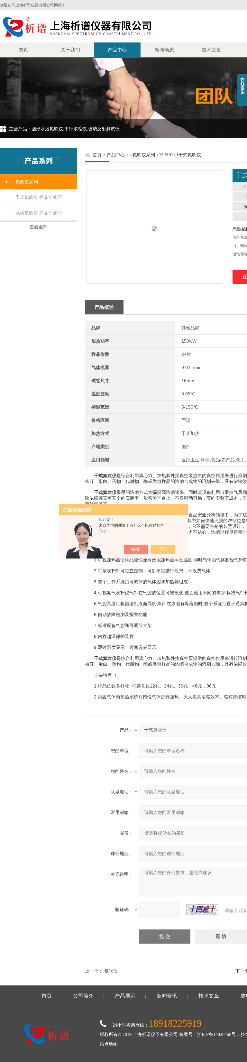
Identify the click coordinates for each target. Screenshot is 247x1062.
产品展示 (125, 996)
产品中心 (117, 49)
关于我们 (70, 49)
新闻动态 (164, 49)
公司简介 (83, 996)
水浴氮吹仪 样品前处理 (38, 213)
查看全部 (39, 226)
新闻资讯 (167, 996)
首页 (23, 49)
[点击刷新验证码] (202, 909)
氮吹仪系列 (26, 181)
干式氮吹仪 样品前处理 (38, 197)
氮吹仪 (111, 971)
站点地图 (109, 1044)
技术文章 (211, 49)
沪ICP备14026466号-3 (218, 1034)
